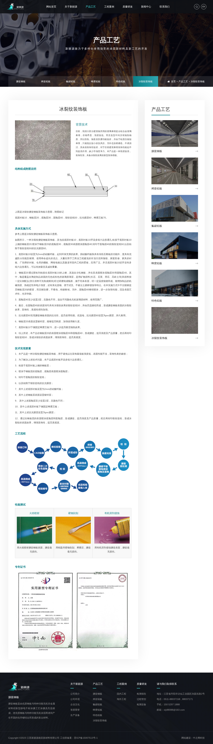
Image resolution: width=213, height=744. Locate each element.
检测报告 (141, 693)
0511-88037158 (172, 699)
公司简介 (75, 693)
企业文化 (75, 704)
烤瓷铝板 (45, 81)
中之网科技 (199, 737)
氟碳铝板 (70, 81)
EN (203, 7)
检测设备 (141, 704)
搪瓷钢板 (20, 81)
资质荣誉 (75, 709)
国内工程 (121, 693)
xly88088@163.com (174, 709)
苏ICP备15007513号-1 (86, 737)
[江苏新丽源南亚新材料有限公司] (15, 6)
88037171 (187, 699)
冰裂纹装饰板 (146, 81)
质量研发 (142, 684)
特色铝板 (120, 81)
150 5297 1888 (172, 704)
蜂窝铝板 (95, 81)
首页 (173, 81)
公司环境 (75, 699)
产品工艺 (183, 81)
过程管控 (141, 699)
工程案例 (122, 684)
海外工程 (121, 699)
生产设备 (75, 715)
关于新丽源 (76, 684)
